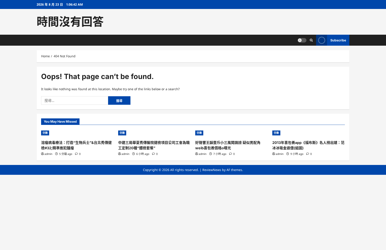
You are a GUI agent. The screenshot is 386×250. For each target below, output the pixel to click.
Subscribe (338, 40)
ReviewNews (211, 170)
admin (48, 154)
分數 (45, 133)
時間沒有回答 (70, 21)
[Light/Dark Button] (302, 40)
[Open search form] (311, 40)
